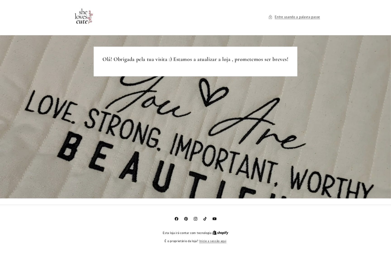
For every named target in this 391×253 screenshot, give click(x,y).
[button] (294, 17)
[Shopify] (220, 233)
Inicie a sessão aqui (212, 241)
